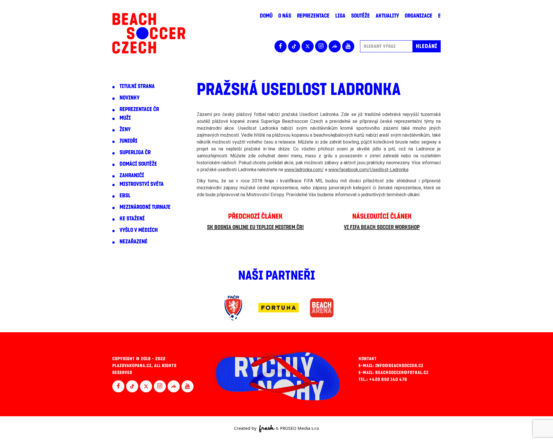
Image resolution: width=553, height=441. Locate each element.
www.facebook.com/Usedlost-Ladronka (368, 169)
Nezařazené (133, 242)
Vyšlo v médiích (139, 230)
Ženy (125, 129)
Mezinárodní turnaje (145, 207)
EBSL (125, 195)
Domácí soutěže (138, 164)
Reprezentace (313, 16)
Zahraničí (132, 175)
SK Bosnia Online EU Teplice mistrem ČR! (255, 227)
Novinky (129, 98)
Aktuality (387, 16)
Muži (125, 118)
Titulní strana (137, 86)
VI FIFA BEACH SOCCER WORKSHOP (382, 227)
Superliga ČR (135, 152)
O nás (284, 16)
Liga (340, 16)
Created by (246, 428)
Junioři (128, 141)
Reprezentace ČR (139, 109)
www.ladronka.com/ (304, 169)
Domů (266, 16)
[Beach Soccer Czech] (148, 33)
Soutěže (360, 16)
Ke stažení (132, 219)
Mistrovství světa (142, 184)
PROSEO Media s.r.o (299, 428)
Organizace (418, 16)
